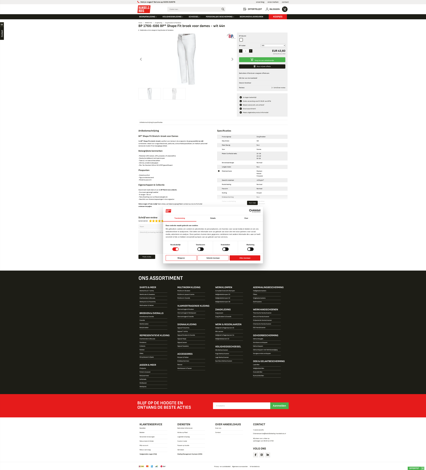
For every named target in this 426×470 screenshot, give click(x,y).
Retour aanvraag (145, 450)
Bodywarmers (144, 376)
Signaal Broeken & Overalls (186, 335)
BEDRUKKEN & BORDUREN (251, 17)
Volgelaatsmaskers (259, 298)
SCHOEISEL (194, 17)
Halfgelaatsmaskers (259, 291)
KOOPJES (277, 16)
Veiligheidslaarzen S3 (222, 339)
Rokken (142, 350)
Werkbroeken (144, 324)
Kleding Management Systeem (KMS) (189, 454)
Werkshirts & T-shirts (147, 291)
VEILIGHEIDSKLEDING (172, 17)
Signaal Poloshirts (183, 328)
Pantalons (143, 342)
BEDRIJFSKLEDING (147, 17)
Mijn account (144, 445)
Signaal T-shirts (182, 331)
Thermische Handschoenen (262, 313)
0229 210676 (169, 2)
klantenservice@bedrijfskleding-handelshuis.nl (270, 433)
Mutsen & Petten (183, 357)
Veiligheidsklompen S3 (222, 294)
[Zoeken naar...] (222, 9)
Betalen (142, 432)
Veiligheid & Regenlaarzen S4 (224, 335)
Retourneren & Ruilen (147, 441)
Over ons (218, 428)
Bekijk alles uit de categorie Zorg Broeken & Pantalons (156, 30)
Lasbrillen (256, 365)
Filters (255, 294)
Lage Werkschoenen (222, 357)
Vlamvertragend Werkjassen (186, 313)
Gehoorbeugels (258, 339)
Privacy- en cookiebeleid (222, 466)
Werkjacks (143, 387)
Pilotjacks (143, 368)
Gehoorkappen (258, 346)
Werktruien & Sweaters (147, 294)
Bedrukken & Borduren (185, 428)
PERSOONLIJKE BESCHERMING (219, 17)
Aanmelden (279, 405)
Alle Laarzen (219, 331)
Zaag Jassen (219, 313)
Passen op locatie (183, 445)
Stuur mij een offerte (264, 66)
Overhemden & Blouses (147, 298)
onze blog (260, 2)
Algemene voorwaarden (240, 466)
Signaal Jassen (182, 342)
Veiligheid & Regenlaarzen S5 (224, 328)
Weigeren (181, 258)
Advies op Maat (182, 432)
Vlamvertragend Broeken (185, 309)
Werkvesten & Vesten (147, 305)
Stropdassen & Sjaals (147, 357)
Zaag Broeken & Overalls (223, 317)
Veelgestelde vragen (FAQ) (148, 454)
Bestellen (143, 428)
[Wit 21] (241, 39)
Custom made (182, 441)
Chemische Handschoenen (262, 324)
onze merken (273, 2)
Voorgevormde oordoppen (262, 353)
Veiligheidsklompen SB (222, 302)
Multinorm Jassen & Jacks (185, 294)
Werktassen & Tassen (184, 368)
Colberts (142, 346)
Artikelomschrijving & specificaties (151, 122)
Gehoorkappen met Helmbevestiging (265, 350)
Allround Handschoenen (261, 317)
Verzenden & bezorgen (147, 437)
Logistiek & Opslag (183, 437)
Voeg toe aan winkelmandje (264, 60)
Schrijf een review (279, 88)
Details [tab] (213, 218)
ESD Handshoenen (259, 328)
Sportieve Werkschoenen (223, 361)
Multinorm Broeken (183, 291)
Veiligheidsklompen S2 (222, 298)
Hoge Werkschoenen (222, 354)
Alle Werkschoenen (221, 350)
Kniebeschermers (183, 361)
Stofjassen (143, 383)
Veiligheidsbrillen (258, 368)
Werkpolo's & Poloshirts (148, 302)
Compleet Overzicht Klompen (225, 291)
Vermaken (180, 450)
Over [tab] (246, 218)
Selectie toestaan (213, 258)
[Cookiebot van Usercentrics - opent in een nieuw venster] (250, 211)
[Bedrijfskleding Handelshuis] (144, 9)
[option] (186, 59)
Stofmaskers (257, 302)
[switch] (200, 249)
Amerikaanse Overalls (147, 317)
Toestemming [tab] (179, 218)
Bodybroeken (144, 328)
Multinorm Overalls (183, 298)
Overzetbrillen (257, 372)
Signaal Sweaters (183, 346)
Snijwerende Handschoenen (262, 320)
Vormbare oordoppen (260, 342)
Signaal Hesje (181, 339)
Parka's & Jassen (145, 372)
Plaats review (146, 257)
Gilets (141, 353)
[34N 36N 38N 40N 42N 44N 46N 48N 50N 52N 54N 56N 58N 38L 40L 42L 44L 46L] (273, 46)
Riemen (179, 365)
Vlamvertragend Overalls (185, 317)
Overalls (142, 320)
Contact (218, 432)
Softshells (143, 379)
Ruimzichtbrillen (258, 376)
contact (285, 2)
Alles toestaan (244, 258)
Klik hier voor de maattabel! (248, 78)
